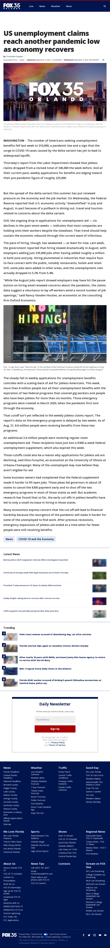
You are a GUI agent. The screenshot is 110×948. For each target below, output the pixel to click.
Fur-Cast (90, 795)
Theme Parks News (12, 841)
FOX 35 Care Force (94, 775)
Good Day (92, 767)
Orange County (10, 798)
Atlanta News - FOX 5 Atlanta (96, 849)
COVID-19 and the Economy (36, 539)
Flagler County (10, 788)
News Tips (37, 863)
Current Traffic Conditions (65, 776)
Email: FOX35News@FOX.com (42, 872)
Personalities (9, 880)
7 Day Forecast (38, 787)
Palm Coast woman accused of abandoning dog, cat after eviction (55, 634)
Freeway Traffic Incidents (65, 782)
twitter (89, 935)
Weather (36, 767)
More (69, 6)
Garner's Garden (93, 791)
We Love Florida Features (10, 837)
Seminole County (11, 805)
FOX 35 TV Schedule (67, 839)
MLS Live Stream (94, 914)
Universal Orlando (11, 852)
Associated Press (10, 60)
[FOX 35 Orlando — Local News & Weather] (12, 6)
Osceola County (10, 802)
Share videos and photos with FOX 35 (40, 878)
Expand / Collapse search (105, 6)
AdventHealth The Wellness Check (94, 783)
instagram (94, 935)
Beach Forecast (38, 796)
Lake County (9, 791)
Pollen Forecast (38, 800)
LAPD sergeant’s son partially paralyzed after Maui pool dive (31, 611)
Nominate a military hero (12, 813)
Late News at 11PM (67, 849)
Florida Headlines (11, 771)
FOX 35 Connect (38, 883)
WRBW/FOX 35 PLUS (13, 909)
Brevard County (10, 784)
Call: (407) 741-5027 (40, 867)
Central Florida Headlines (10, 776)
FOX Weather (37, 803)
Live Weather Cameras (37, 773)
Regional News (95, 831)
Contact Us (8, 877)
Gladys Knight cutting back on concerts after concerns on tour (31, 598)
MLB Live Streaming (95, 880)
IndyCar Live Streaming (91, 888)
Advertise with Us (11, 903)
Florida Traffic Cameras (64, 788)
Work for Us (9, 884)
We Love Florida (93, 771)
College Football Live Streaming (95, 876)
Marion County (10, 795)
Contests (64, 863)
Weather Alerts (38, 777)
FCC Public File (10, 916)
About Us (9, 863)
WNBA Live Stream (95, 910)
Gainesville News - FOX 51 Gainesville (94, 837)
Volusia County (10, 808)
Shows (62, 831)
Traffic (62, 767)
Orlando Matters (66, 846)
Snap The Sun (37, 813)
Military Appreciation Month (12, 819)
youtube (100, 935)
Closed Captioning (11, 913)
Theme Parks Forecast (37, 792)
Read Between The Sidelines (40, 837)
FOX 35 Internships (12, 887)
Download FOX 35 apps (11, 898)
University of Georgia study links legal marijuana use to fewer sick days (35, 572)
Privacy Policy (58, 742)
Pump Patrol (64, 771)
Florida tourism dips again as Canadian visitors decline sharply (53, 645)
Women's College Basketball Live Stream (94, 905)
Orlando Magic (38, 841)
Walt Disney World (11, 845)
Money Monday (93, 802)
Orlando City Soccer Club (40, 846)
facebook (83, 935)
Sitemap (7, 824)
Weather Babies (93, 778)
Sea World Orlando (12, 848)
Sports (35, 831)
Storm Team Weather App (41, 808)
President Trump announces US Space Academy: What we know (32, 585)
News (22, 60)
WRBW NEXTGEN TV (13, 906)
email (105, 935)
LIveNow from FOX (67, 852)
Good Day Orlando (67, 842)
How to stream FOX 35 (12, 869)
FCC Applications (11, 920)
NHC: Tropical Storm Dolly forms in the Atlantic (45, 668)
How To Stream (65, 835)
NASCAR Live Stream (95, 884)
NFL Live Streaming (95, 871)
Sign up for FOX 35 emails (12, 892)
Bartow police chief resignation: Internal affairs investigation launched (35, 560)
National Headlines (12, 781)
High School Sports (40, 851)
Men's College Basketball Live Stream (93, 896)
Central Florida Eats (67, 856)
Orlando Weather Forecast (39, 782)
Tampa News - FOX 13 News (95, 843)
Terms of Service (57, 745)
